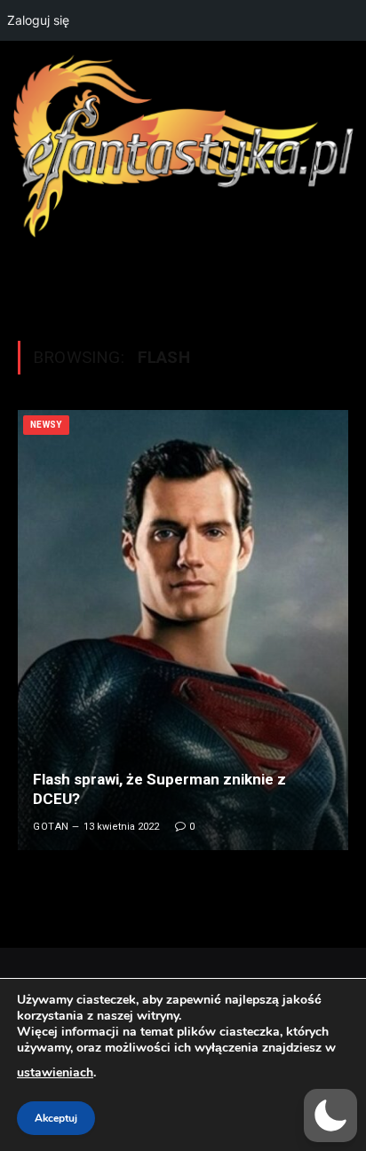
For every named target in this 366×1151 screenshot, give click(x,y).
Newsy (46, 425)
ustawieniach (55, 1072)
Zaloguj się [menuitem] (38, 20)
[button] (330, 1115)
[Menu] (183, 279)
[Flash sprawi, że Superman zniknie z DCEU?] (183, 630)
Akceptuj (56, 1118)
